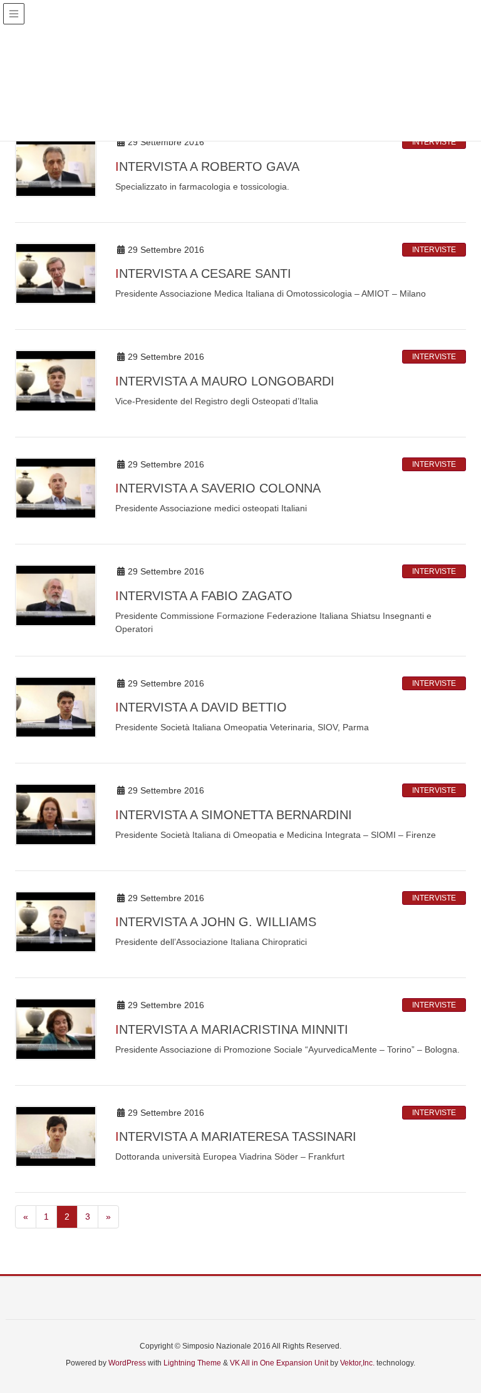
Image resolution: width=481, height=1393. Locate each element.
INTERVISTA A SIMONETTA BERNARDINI (233, 815)
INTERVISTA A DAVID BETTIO (201, 707)
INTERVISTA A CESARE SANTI (203, 273)
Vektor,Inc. (357, 1363)
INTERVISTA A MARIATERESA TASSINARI (235, 1136)
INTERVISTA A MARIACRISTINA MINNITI (231, 1029)
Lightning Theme (192, 1363)
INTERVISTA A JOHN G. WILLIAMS (215, 922)
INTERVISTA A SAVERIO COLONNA (218, 488)
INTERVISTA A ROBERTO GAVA (207, 166)
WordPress (127, 1363)
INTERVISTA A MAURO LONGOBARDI (224, 381)
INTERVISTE (434, 142)
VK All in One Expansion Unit (279, 1363)
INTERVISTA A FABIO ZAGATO (203, 596)
